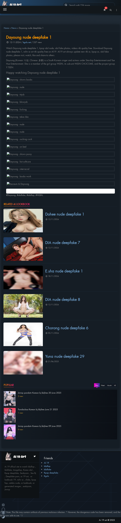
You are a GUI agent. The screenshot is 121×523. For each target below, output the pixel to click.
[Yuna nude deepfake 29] (23, 363)
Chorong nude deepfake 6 (66, 328)
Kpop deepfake (51, 472)
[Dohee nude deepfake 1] (23, 220)
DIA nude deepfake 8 (62, 299)
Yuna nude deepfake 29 (64, 356)
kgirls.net (27, 42)
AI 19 (46, 462)
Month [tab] (109, 385)
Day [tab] (96, 385)
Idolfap (47, 466)
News (14, 27)
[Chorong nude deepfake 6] (23, 334)
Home (6, 27)
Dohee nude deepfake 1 (64, 214)
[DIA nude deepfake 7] (23, 249)
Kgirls (46, 475)
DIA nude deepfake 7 (62, 242)
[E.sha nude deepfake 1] (23, 277)
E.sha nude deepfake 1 (64, 271)
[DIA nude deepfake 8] (23, 306)
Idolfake (47, 469)
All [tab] (115, 385)
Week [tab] (103, 385)
